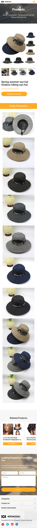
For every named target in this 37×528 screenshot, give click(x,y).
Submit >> (18, 489)
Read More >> (12, 444)
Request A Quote (14, 94)
